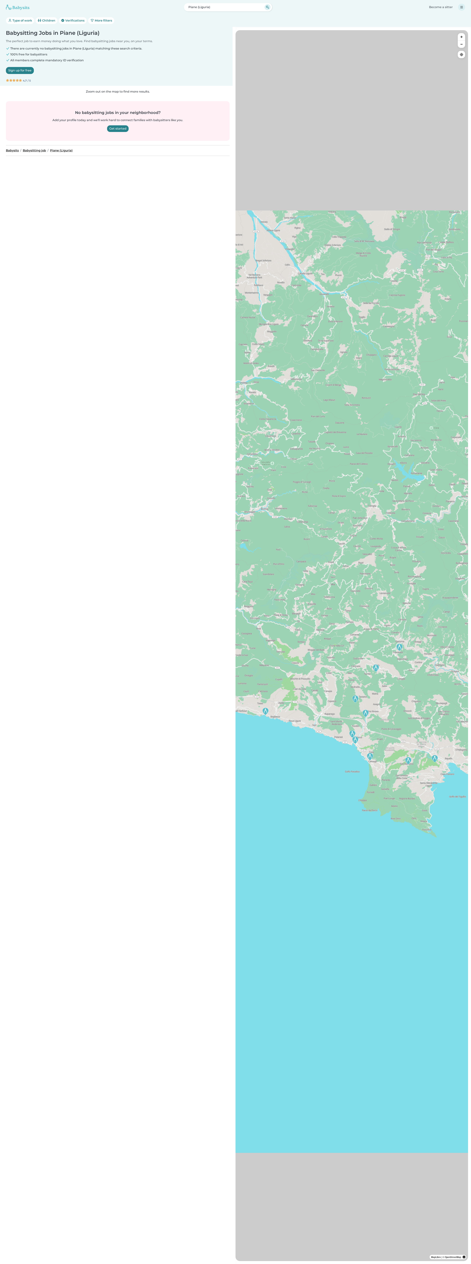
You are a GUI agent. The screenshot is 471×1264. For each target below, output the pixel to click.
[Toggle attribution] (464, 1257)
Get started (117, 128)
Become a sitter (441, 7)
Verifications (74, 20)
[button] (434, 758)
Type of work (22, 20)
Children (48, 20)
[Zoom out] (461, 44)
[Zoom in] (461, 36)
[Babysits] (17, 7)
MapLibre (436, 1257)
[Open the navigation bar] (461, 7)
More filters (103, 20)
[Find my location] (461, 54)
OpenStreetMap (453, 1257)
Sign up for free (19, 70)
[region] (352, 645)
